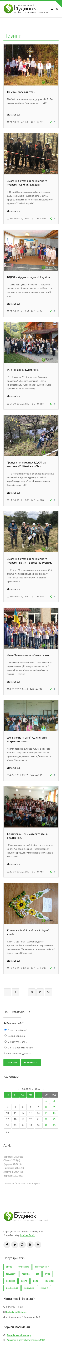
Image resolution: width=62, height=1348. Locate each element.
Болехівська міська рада (19, 1335)
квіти (35, 1281)
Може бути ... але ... (17, 1042)
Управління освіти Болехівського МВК (26, 1340)
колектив (49, 1281)
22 (32, 992)
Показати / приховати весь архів (21, 1183)
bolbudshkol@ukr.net (16, 1312)
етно (47, 1274)
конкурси (29, 1288)
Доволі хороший (16, 1036)
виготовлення (42, 1267)
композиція (12, 1288)
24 (48, 992)
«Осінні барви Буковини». (23, 369)
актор (9, 1267)
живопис (10, 1281)
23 (40, 992)
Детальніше (13, 115)
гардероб (11, 1274)
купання (44, 1288)
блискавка (23, 1267)
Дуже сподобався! (17, 1030)
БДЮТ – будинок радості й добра (28, 277)
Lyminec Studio (27, 1235)
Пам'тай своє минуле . (21, 92)
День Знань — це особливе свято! (28, 655)
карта (24, 1281)
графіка (25, 1274)
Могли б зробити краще (20, 1047)
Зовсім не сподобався (19, 1053)
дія (37, 1274)
